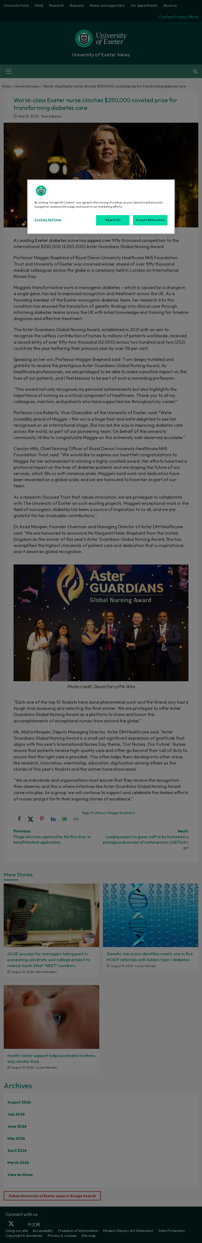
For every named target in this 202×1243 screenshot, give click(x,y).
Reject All (112, 220)
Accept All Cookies (150, 220)
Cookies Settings (47, 219)
